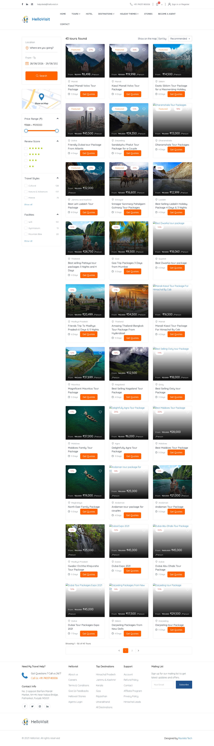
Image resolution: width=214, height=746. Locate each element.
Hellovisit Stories (77, 696)
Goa (98, 690)
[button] (28, 204)
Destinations (105, 14)
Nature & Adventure (38, 191)
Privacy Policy (131, 696)
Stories (148, 14)
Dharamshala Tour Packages (172, 144)
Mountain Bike (35, 234)
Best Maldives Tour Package (171, 447)
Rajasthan (101, 696)
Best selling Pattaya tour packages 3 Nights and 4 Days (82, 266)
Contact (65, 24)
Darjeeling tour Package (169, 624)
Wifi (30, 222)
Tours (75, 14)
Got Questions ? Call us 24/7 (46, 673)
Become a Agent (167, 14)
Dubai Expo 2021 (121, 565)
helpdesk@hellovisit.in (47, 4)
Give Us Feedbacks (78, 690)
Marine (32, 197)
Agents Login (75, 701)
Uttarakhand (103, 701)
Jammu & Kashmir (106, 679)
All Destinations (104, 707)
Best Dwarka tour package (171, 262)
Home (63, 14)
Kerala (99, 685)
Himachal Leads (132, 701)
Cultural (32, 185)
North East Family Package (84, 506)
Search (43, 75)
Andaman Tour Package (169, 506)
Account (128, 674)
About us (73, 674)
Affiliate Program (133, 690)
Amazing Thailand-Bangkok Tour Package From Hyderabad (128, 329)
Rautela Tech (185, 738)
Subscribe (184, 684)
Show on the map (147, 38)
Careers (72, 679)
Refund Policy (131, 679)
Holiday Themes (128, 14)
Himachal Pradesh (106, 674)
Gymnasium (34, 228)
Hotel (89, 14)
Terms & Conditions (78, 685)
